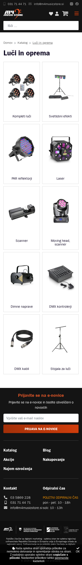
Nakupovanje (54, 459)
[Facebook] (77, 4)
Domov (8, 42)
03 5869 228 (20, 497)
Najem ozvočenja (17, 468)
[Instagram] (71, 4)
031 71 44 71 (17, 4)
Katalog (23, 42)
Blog (47, 450)
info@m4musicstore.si (49, 4)
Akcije (8, 459)
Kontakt (10, 488)
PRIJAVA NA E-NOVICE (41, 429)
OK (78, 551)
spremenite (62, 558)
